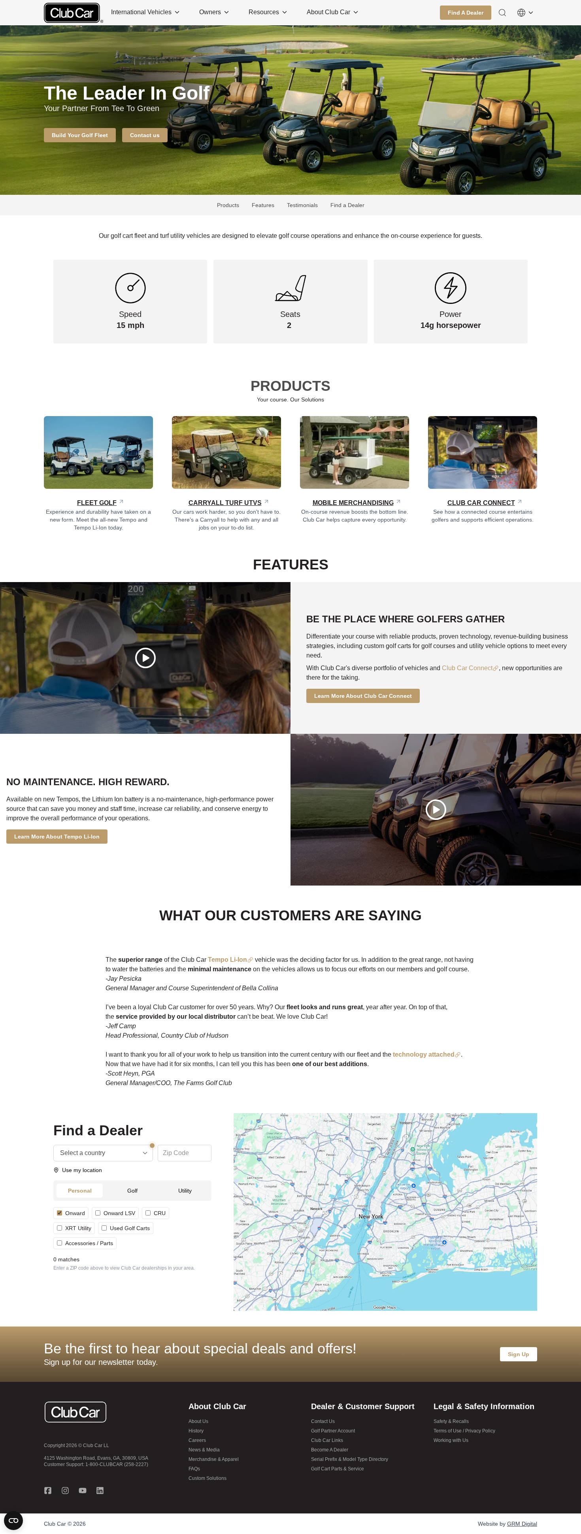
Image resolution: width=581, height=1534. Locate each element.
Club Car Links (327, 1440)
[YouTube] (83, 1490)
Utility (185, 1190)
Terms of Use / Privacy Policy (464, 1431)
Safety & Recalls (451, 1421)
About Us (198, 1421)
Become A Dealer (329, 1450)
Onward (75, 1213)
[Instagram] (65, 1490)
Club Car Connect (467, 668)
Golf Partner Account (333, 1431)
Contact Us (323, 1421)
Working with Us (451, 1440)
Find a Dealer (347, 205)
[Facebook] (48, 1490)
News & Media (204, 1450)
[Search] (502, 12)
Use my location (82, 1170)
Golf (132, 1190)
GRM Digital (522, 1524)
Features (263, 205)
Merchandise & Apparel (214, 1459)
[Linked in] (100, 1490)
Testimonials (302, 205)
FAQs (194, 1469)
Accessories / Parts (89, 1243)
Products (228, 205)
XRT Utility (78, 1228)
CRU (160, 1213)
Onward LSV (119, 1213)
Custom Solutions (207, 1478)
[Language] (525, 12)
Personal (80, 1190)
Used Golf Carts (130, 1228)
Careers (197, 1440)
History (196, 1431)
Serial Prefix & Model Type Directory (349, 1459)
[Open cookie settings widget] (13, 1520)
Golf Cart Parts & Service (337, 1469)
